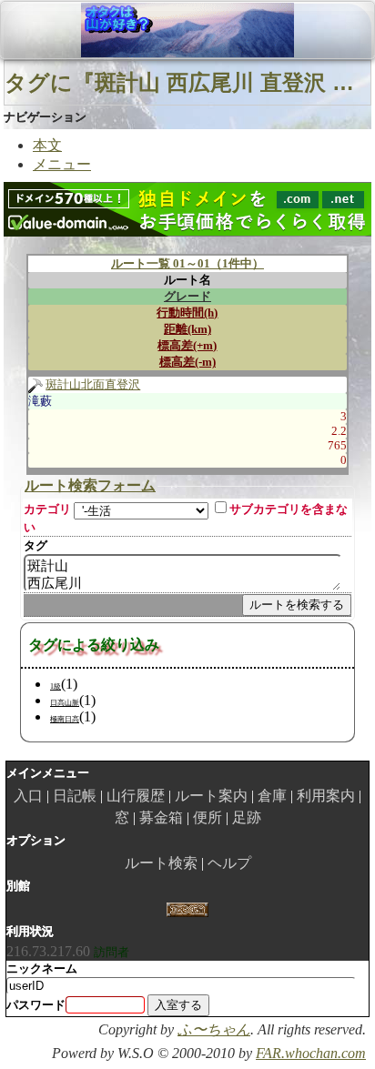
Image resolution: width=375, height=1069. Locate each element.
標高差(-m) (187, 361)
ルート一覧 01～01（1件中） (187, 263)
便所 (207, 817)
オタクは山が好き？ (108, 30)
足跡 (246, 817)
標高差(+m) (187, 345)
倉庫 (272, 795)
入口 (28, 795)
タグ (35, 545)
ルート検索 (161, 863)
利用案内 (326, 795)
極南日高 (64, 719)
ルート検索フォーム (90, 485)
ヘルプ (229, 863)
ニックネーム (41, 968)
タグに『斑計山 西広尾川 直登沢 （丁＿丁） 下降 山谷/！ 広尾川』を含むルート (187, 82)
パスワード (36, 1005)
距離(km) (187, 329)
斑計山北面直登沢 (93, 384)
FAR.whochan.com (311, 1053)
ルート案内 (211, 795)
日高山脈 (64, 703)
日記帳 (74, 795)
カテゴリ (47, 509)
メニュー (62, 164)
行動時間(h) (187, 312)
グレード (187, 296)
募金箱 (161, 817)
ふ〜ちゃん (213, 1029)
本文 (47, 145)
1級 (55, 686)
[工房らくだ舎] (187, 908)
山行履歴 (135, 795)
